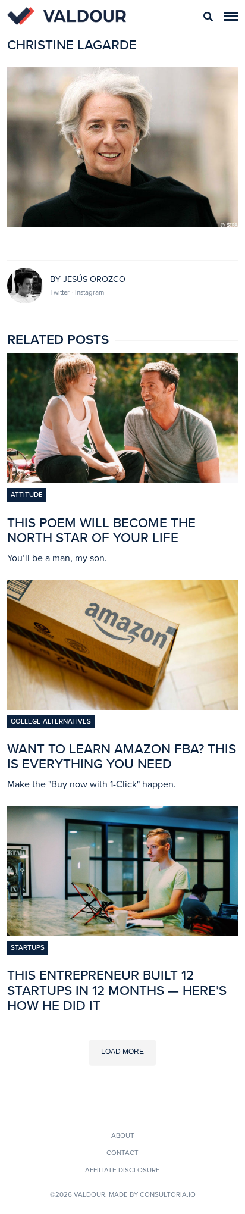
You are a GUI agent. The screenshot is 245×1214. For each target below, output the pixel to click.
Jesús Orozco (94, 279)
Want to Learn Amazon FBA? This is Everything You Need (121, 756)
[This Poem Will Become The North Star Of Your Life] (122, 479)
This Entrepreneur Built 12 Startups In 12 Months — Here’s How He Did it (117, 990)
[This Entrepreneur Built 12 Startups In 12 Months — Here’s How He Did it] (122, 932)
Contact (122, 1153)
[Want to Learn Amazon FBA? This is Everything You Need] (122, 706)
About (122, 1135)
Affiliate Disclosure (122, 1170)
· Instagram (87, 292)
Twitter (60, 292)
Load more (122, 1051)
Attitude (27, 494)
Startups (28, 947)
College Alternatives (51, 721)
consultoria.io (168, 1194)
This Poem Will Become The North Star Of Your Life (101, 530)
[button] (231, 16)
